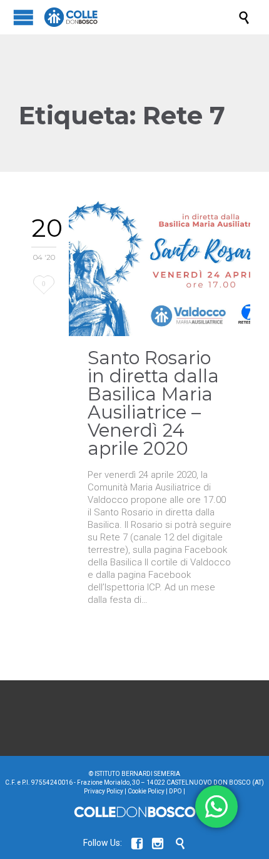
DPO (175, 791)
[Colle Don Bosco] (141, 17)
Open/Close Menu (23, 17)
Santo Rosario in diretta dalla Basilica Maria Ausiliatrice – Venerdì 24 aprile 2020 (153, 403)
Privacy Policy (103, 791)
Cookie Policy (146, 791)
